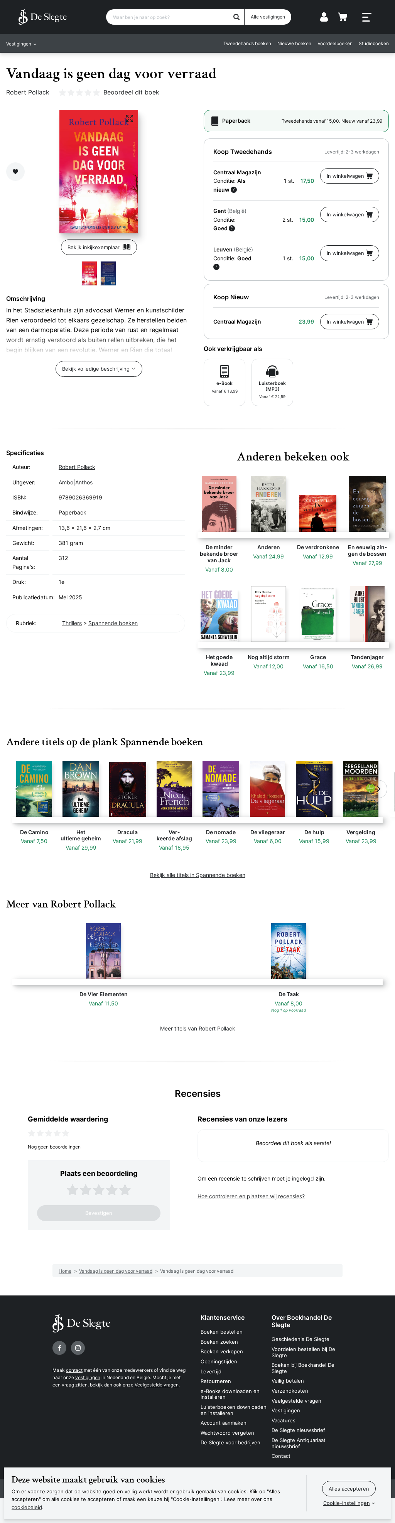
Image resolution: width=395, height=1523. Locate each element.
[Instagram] (78, 1348)
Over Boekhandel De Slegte (302, 1321)
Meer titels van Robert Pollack (197, 1028)
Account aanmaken (223, 1423)
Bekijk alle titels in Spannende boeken (197, 875)
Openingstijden (219, 1361)
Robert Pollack (27, 92)
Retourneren (216, 1381)
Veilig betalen (288, 1381)
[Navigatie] (366, 17)
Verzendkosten (290, 1391)
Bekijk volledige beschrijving (96, 369)
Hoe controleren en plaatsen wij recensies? (251, 1196)
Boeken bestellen (222, 1332)
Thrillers (72, 623)
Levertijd (211, 1371)
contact (74, 1370)
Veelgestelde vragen (157, 1385)
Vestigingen (286, 1410)
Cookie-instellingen (346, 1503)
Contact (281, 1456)
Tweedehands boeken (247, 43)
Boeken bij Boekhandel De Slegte (303, 1368)
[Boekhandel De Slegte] (43, 17)
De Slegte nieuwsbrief (298, 1430)
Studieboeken (374, 43)
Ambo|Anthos (76, 482)
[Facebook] (59, 1348)
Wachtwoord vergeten (227, 1433)
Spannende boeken (113, 623)
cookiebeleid (27, 1507)
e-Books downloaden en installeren (230, 1394)
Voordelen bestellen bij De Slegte (303, 1352)
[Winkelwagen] (342, 17)
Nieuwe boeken (294, 43)
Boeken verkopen (222, 1351)
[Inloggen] (324, 17)
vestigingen (87, 1377)
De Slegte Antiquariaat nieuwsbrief (299, 1443)
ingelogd (303, 1178)
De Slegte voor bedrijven (230, 1442)
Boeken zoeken (219, 1342)
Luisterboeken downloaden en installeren (234, 1410)
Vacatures (283, 1420)
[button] (17, 789)
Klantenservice (223, 1317)
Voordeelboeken (335, 43)
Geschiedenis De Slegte (300, 1339)
